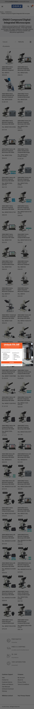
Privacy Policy (3, 365)
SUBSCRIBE (11, 362)
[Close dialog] (32, 344)
